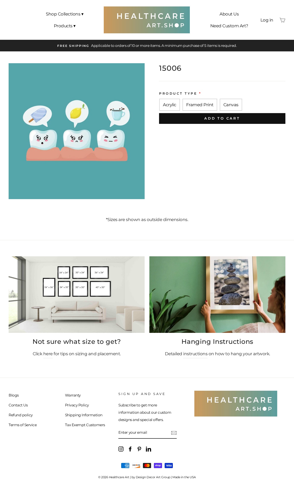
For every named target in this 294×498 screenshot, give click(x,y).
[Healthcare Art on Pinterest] (139, 448)
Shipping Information (83, 415)
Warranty (73, 395)
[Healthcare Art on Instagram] (121, 448)
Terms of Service (23, 425)
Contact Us (18, 405)
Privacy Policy (77, 405)
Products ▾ (65, 25)
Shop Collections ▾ (64, 14)
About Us (229, 14)
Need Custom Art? (229, 25)
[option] (147, 45)
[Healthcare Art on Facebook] (130, 448)
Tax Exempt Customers (85, 425)
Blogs (14, 395)
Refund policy (21, 415)
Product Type (178, 93)
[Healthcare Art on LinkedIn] (148, 448)
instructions (195, 353)
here (48, 353)
